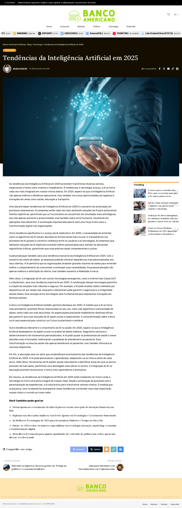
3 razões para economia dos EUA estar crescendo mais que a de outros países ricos (162, 193)
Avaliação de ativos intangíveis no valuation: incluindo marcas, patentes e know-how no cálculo (163, 218)
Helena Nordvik (20, 69)
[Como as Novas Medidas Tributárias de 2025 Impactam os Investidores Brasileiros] (140, 231)
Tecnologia (9, 50)
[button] (176, 3)
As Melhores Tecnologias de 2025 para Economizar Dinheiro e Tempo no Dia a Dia (58, 420)
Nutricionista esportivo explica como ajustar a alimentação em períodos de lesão (57, 2)
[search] (168, 14)
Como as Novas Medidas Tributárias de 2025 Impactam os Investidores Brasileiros (162, 231)
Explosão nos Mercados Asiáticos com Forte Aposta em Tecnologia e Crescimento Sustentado (64, 415)
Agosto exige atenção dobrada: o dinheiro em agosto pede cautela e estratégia (163, 206)
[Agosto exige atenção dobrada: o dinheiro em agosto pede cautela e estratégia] (140, 205)
